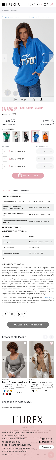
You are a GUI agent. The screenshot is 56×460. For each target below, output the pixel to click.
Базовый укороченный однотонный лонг (14, 382)
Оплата (15, 191)
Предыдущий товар (10, 17)
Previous (4, 58)
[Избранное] (33, 4)
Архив (13, 10)
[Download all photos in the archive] (7, 92)
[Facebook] (5, 314)
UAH (38, 4)
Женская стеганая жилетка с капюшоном (41, 382)
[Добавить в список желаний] (25, 343)
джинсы (48, 297)
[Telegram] (19, 314)
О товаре (6, 191)
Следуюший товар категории (41, 17)
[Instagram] (12, 314)
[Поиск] (30, 4)
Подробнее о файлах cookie (46, 440)
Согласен (46, 447)
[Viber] (25, 314)
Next (51, 58)
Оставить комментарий (28, 324)
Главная (5, 10)
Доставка (25, 191)
